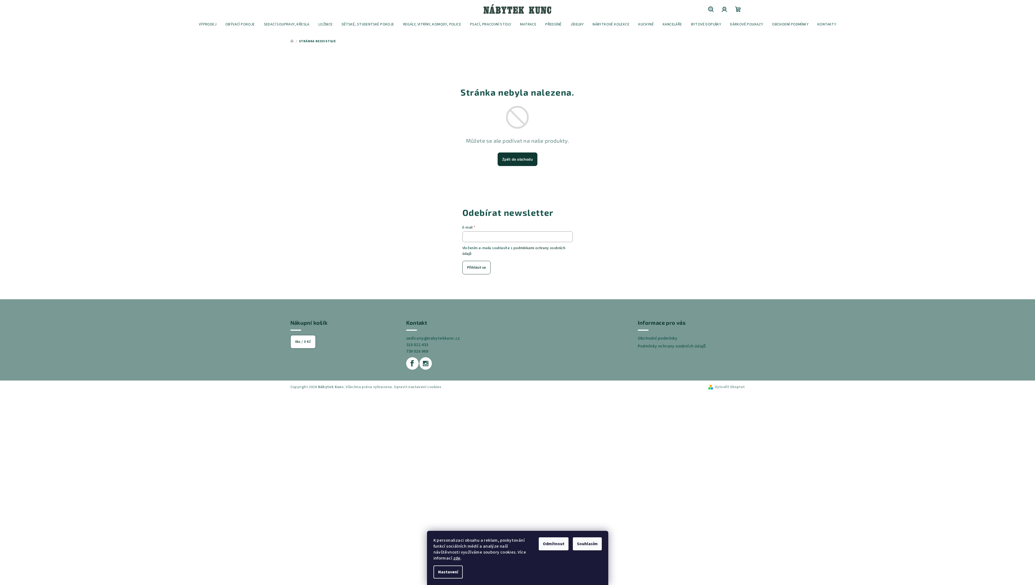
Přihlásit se (476, 267)
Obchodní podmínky (658, 338)
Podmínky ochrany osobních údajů (672, 346)
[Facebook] (412, 363)
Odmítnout (553, 544)
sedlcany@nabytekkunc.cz (433, 338)
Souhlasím (587, 544)
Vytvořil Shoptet (730, 387)
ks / (303, 341)
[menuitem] (208, 24)
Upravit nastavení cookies (417, 387)
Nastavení (448, 572)
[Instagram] (425, 363)
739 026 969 (417, 351)
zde (457, 558)
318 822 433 (417, 345)
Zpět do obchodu (517, 159)
